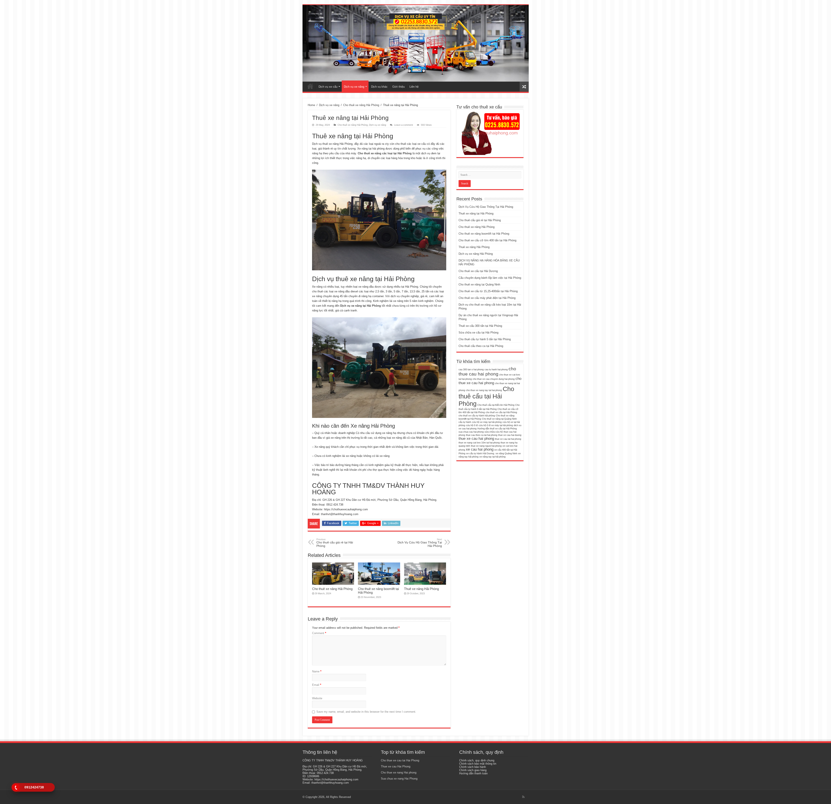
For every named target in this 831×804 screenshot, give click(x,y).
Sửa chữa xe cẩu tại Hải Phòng (478, 332)
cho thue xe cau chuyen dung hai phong (494, 379)
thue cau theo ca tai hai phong (481, 435)
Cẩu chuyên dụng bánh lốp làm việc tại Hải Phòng (490, 277)
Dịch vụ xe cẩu (328, 86)
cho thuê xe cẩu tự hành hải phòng (477, 415)
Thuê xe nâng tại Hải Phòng (476, 213)
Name (316, 671)
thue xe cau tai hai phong (508, 439)
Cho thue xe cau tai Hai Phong (400, 760)
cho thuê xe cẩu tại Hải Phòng (501, 412)
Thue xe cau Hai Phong (395, 766)
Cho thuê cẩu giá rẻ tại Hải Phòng (334, 543)
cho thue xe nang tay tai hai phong (484, 390)
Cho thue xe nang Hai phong (398, 772)
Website (317, 698)
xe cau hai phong (479, 449)
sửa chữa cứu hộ (494, 431)
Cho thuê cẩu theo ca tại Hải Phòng (481, 346)
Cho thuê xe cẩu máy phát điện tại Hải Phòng (487, 298)
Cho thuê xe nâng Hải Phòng (361, 105)
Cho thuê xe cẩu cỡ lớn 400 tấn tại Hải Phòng (487, 240)
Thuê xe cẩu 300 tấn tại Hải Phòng (480, 325)
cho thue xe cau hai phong (490, 381)
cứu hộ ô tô (472, 425)
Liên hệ (414, 86)
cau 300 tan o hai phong (471, 369)
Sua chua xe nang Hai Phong (399, 778)
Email (316, 684)
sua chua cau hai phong (471, 431)
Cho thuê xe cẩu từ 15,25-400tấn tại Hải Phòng (488, 291)
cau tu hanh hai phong (496, 369)
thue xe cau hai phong (476, 439)
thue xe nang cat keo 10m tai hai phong (479, 442)
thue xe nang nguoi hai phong (486, 446)
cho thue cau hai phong (487, 371)
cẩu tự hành (465, 422)
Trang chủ (310, 86)
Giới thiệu (398, 86)
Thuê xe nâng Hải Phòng (421, 589)
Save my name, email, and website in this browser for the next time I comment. (366, 711)
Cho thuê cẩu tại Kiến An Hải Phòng (495, 405)
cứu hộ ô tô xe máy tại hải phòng (496, 425)
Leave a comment (403, 125)
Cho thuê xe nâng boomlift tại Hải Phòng (484, 233)
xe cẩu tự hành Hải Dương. (480, 453)
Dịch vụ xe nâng (354, 86)
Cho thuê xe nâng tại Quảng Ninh (479, 284)
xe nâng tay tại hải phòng (492, 456)
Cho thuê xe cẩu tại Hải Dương (478, 271)
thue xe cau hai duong (509, 435)
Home (311, 105)
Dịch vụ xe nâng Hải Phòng (476, 253)
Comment (319, 633)
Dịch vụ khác (379, 86)
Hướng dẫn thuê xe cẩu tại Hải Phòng (497, 428)
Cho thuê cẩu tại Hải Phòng (486, 396)
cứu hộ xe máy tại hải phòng (487, 422)
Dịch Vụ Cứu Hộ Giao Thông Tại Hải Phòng (420, 543)
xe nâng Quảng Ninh (506, 453)
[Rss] (523, 796)
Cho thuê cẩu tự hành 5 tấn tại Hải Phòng (485, 339)
